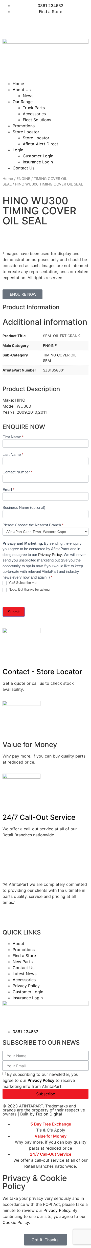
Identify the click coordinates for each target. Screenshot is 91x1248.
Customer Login (38, 155)
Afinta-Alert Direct (40, 143)
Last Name (13, 455)
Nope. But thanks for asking (29, 589)
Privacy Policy (50, 554)
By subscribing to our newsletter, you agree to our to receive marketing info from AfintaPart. (40, 1080)
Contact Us (23, 167)
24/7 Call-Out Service (39, 817)
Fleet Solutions (37, 119)
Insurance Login (38, 161)
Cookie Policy (16, 1222)
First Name (13, 437)
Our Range (23, 101)
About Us (22, 89)
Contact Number (17, 472)
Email (8, 490)
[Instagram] (50, 26)
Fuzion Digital (49, 1113)
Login (18, 149)
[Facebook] (9, 26)
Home (18, 83)
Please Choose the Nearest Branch (33, 525)
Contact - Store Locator (42, 671)
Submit (13, 612)
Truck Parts (34, 107)
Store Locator (26, 131)
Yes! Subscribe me (22, 583)
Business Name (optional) (24, 508)
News (28, 95)
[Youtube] (36, 26)
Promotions (24, 125)
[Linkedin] (22, 26)
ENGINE (23, 178)
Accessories (34, 113)
